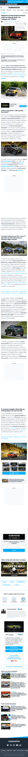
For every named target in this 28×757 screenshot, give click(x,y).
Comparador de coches (14, 657)
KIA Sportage (22, 430)
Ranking (26, 750)
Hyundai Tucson (9, 273)
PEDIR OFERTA (23, 106)
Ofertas (17, 585)
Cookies (15, 754)
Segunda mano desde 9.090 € (14, 658)
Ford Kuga (12, 428)
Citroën (7, 5)
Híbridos (12, 681)
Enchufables (14, 691)
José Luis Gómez (6, 21)
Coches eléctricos (23, 5)
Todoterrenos (21, 581)
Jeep (21, 76)
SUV (12, 581)
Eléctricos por (7, 4)
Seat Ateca (18, 271)
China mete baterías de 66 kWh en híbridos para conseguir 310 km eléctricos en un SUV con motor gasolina (12, 56)
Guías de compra (20, 10)
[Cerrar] (26, 26)
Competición (8, 10)
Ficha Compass (14, 647)
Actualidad (3, 10)
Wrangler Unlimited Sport (7, 166)
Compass (19, 170)
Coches (14, 10)
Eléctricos (13, 714)
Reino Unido (3, 5)
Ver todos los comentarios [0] (14, 666)
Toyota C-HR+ (12, 5)
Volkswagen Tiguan (19, 273)
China (18, 5)
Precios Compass (14, 655)
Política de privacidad (20, 754)
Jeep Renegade (7, 161)
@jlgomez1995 (11, 21)
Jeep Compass (6, 585)
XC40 (6, 282)
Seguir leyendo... (12, 617)
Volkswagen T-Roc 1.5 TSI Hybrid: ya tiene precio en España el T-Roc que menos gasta (13, 61)
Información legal (10, 754)
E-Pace (8, 284)
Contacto (5, 754)
